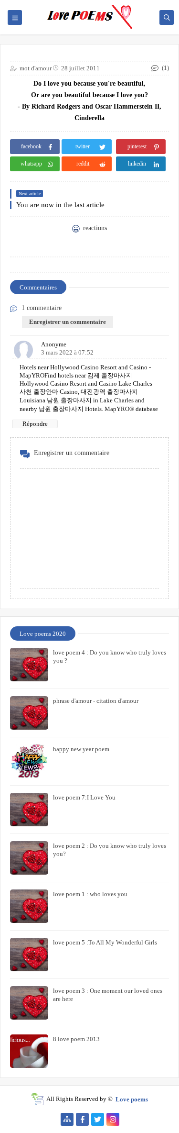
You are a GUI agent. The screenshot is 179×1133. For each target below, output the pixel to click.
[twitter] (97, 1119)
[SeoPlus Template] (37, 1099)
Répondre (35, 423)
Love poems (132, 1098)
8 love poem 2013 (76, 1039)
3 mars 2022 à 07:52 (67, 352)
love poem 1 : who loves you (90, 894)
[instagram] (112, 1119)
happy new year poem (81, 749)
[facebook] (82, 1119)
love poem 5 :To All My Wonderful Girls (105, 942)
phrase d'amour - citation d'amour (95, 700)
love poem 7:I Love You (84, 797)
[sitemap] (67, 1119)
